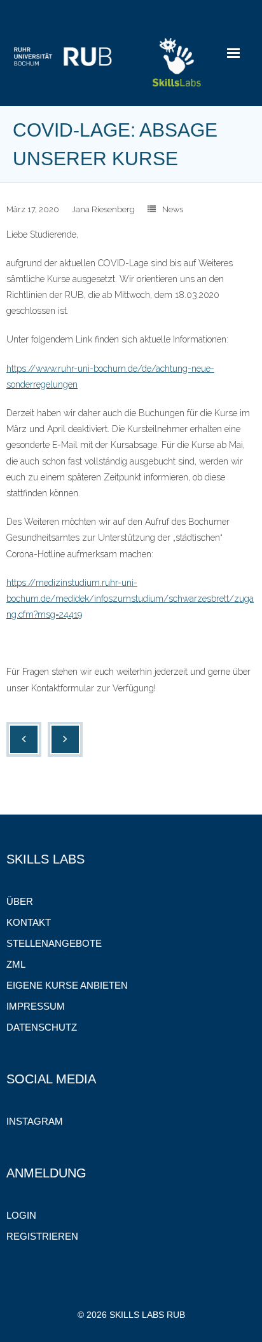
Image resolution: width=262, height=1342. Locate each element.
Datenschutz (41, 1027)
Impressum (35, 1006)
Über (19, 901)
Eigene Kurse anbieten (67, 985)
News (172, 209)
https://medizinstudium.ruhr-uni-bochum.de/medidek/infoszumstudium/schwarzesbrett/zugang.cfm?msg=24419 (130, 599)
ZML (15, 964)
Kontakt (28, 922)
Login (21, 1215)
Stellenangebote (54, 943)
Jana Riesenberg (103, 209)
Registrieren (42, 1236)
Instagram (34, 1121)
